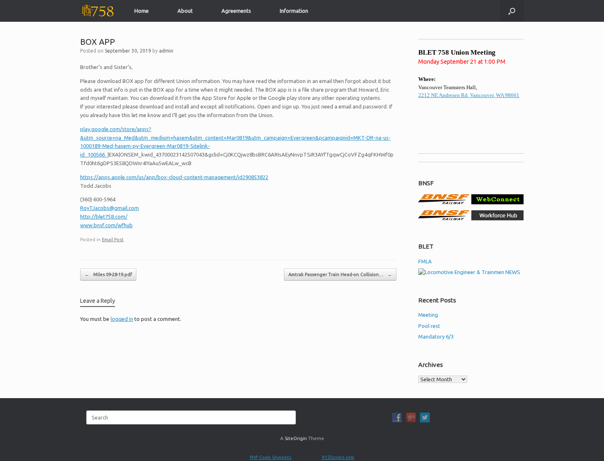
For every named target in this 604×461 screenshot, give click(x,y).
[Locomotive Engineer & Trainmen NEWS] (469, 272)
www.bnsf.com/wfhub (106, 225)
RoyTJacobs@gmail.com (109, 208)
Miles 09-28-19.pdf (108, 274)
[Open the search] (512, 11)
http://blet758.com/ (103, 216)
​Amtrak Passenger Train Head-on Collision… (340, 274)
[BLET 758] (97, 11)
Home (141, 11)
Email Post (113, 239)
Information (294, 11)
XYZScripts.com (338, 457)
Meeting (428, 315)
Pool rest (429, 326)
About (185, 11)
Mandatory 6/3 (436, 336)
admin (166, 50)
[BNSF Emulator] (471, 202)
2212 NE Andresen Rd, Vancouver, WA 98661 (468, 95)
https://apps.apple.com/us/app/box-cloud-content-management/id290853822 (174, 177)
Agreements (236, 11)
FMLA (425, 261)
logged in (122, 319)
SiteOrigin (296, 438)
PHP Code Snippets (270, 457)
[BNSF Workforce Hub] (471, 218)
